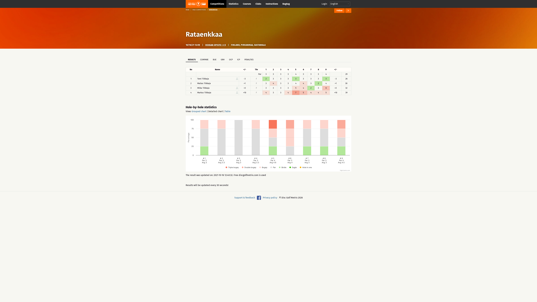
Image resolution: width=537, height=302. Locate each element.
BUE (214, 59)
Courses (247, 4)
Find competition (199, 10)
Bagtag (286, 4)
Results (192, 59)
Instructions (272, 4)
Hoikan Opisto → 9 (215, 45)
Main (187, 10)
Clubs (258, 4)
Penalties (249, 59)
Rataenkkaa (204, 34)
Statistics (233, 4)
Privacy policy (270, 197)
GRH (223, 59)
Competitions (217, 4)
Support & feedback (244, 197)
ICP (238, 59)
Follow (339, 10)
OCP (231, 59)
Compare (204, 59)
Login (324, 4)
